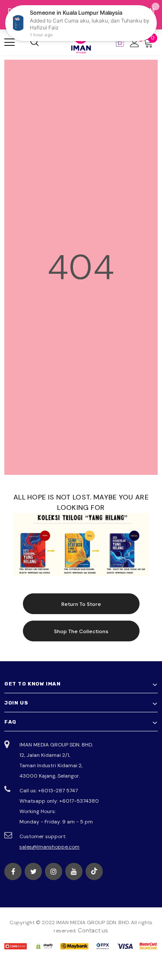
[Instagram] (53, 871)
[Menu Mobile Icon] (9, 42)
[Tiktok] (94, 871)
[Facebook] (13, 871)
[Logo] (81, 42)
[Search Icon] (34, 42)
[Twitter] (33, 871)
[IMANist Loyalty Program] (120, 42)
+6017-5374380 (79, 800)
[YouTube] (74, 871)
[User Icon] (134, 42)
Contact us (93, 930)
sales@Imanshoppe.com (49, 846)
